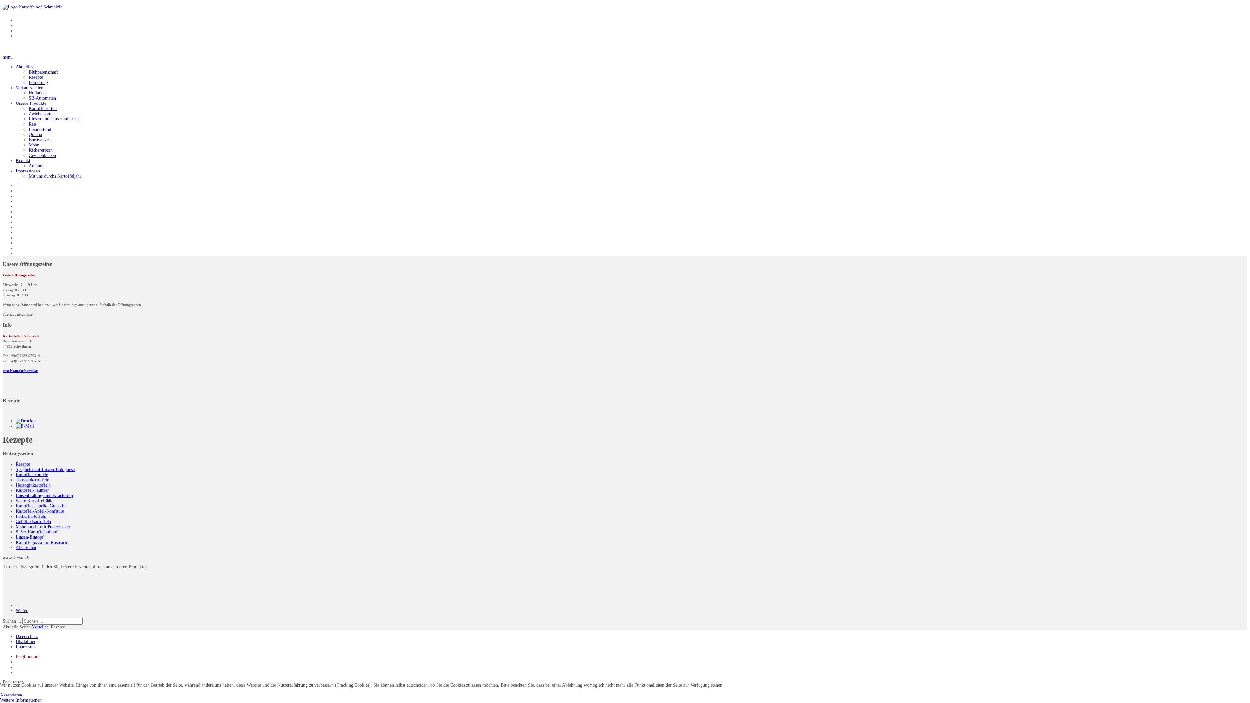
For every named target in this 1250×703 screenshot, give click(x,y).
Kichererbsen (41, 150)
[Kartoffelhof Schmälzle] (32, 7)
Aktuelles (24, 66)
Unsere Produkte (31, 103)
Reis (32, 124)
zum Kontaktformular (20, 371)
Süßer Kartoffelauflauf (37, 532)
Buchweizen (40, 139)
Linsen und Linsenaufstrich (54, 119)
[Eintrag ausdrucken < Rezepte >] (26, 421)
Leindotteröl (40, 129)
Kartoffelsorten (43, 108)
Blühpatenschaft (43, 72)
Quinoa (35, 134)
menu (8, 57)
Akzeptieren (11, 695)
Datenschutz (27, 636)
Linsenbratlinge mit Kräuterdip (44, 495)
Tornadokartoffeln (32, 479)
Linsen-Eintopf (30, 537)
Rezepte (36, 77)
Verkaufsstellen (29, 87)
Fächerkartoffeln (31, 516)
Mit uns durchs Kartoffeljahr (55, 176)
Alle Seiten (26, 547)
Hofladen (37, 92)
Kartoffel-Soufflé (32, 474)
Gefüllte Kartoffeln (33, 521)
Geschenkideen (42, 155)
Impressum (26, 646)
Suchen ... (12, 621)
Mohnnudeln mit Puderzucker (43, 526)
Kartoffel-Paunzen (32, 490)
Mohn (34, 145)
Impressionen (28, 171)
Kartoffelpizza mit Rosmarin (42, 542)
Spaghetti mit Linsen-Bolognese (45, 469)
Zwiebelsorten (42, 113)
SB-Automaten (42, 98)
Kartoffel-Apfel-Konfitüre (40, 511)
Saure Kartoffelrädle (34, 500)
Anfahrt (36, 165)
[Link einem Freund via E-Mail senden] (25, 426)
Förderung (38, 82)
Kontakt (23, 160)
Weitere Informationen (21, 700)
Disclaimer (25, 641)
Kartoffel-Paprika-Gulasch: (41, 505)
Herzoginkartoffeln (33, 485)
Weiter (22, 610)
